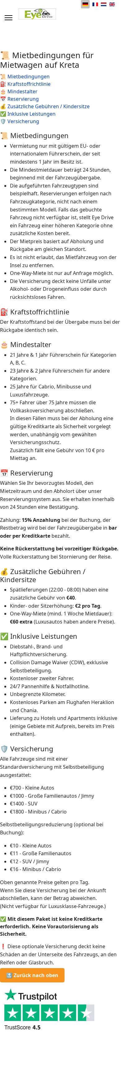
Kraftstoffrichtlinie (29, 84)
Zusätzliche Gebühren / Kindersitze (48, 106)
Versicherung (23, 121)
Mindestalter (22, 91)
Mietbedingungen (28, 76)
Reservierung (23, 98)
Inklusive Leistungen (31, 113)
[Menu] (8, 17)
